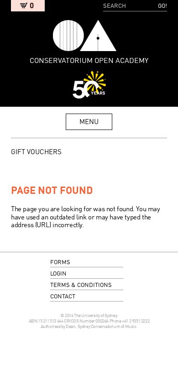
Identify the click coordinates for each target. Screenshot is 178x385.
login (58, 274)
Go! (162, 6)
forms (60, 262)
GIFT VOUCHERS (36, 152)
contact (62, 297)
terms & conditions (81, 285)
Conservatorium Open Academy (85, 35)
